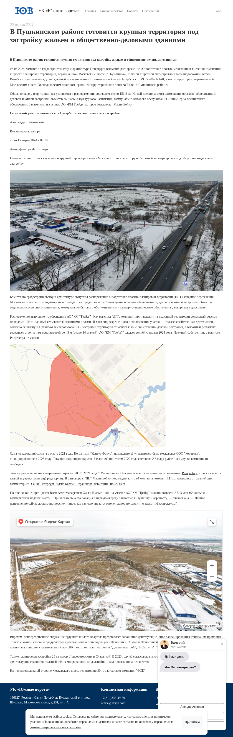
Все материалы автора (25, 131)
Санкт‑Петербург (42, 484)
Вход (218, 11)
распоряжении (84, 93)
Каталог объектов (111, 11)
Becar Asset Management (66, 493)
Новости (133, 11)
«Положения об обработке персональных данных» (76, 722)
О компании (150, 11)
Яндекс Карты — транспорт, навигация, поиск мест (89, 484)
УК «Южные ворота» (58, 10)
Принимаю (192, 722)
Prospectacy (189, 473)
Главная (90, 11)
